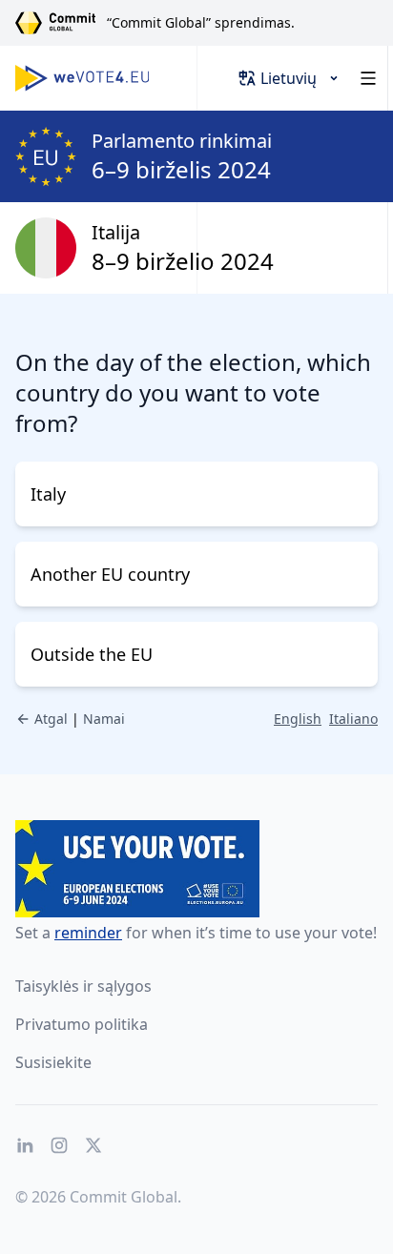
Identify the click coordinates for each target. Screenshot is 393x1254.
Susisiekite (53, 1062)
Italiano (353, 718)
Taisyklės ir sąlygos (83, 986)
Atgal (51, 718)
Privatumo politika (81, 1024)
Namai (104, 718)
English (297, 718)
